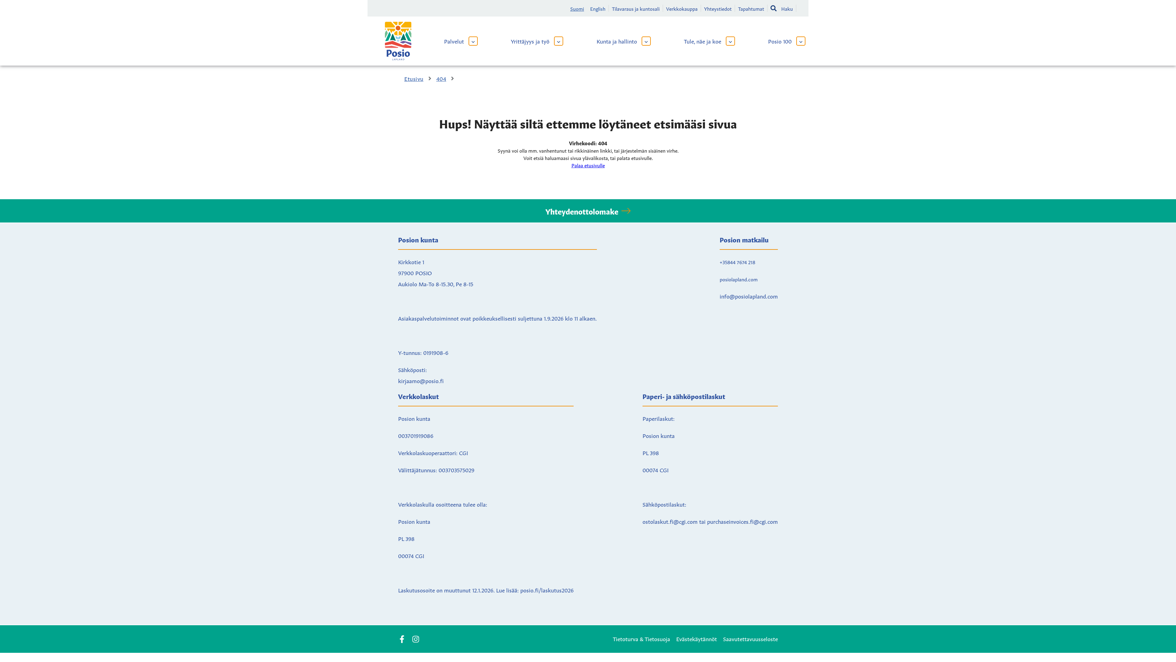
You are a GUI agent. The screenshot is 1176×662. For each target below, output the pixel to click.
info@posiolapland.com (749, 296)
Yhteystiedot (718, 8)
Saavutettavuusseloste (750, 638)
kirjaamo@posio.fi (421, 380)
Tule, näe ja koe (702, 41)
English (597, 8)
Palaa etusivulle (588, 165)
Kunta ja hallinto (617, 41)
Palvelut (454, 41)
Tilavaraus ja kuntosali (636, 8)
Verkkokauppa (682, 8)
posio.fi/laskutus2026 (547, 590)
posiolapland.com (739, 279)
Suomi (577, 8)
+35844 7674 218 (737, 261)
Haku (787, 8)
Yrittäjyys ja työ (530, 41)
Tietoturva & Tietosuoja (641, 638)
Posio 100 (780, 41)
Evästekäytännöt (696, 638)
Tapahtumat (751, 8)
